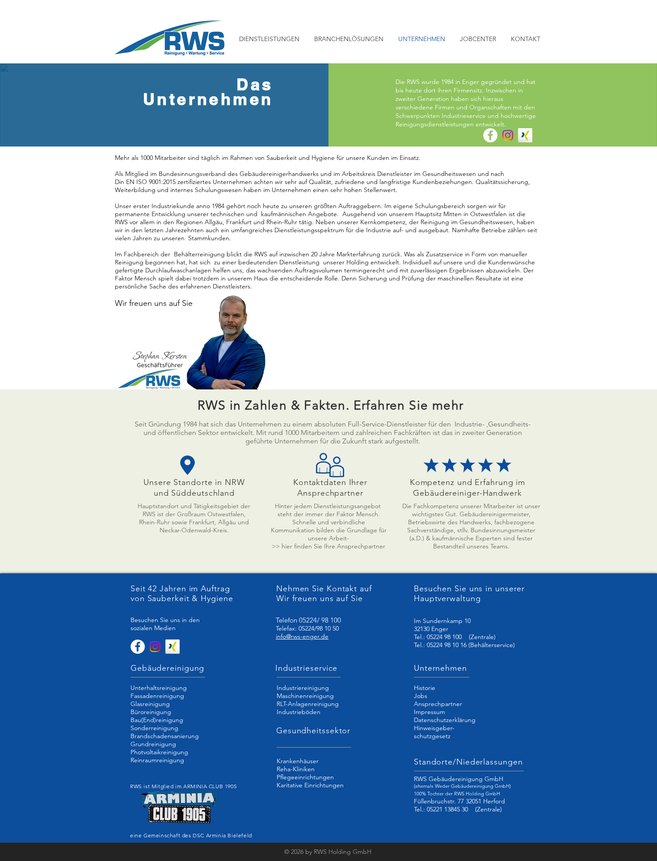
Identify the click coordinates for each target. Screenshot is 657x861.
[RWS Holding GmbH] (508, 135)
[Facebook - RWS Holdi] (490, 135)
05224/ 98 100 (320, 620)
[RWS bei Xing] (525, 135)
